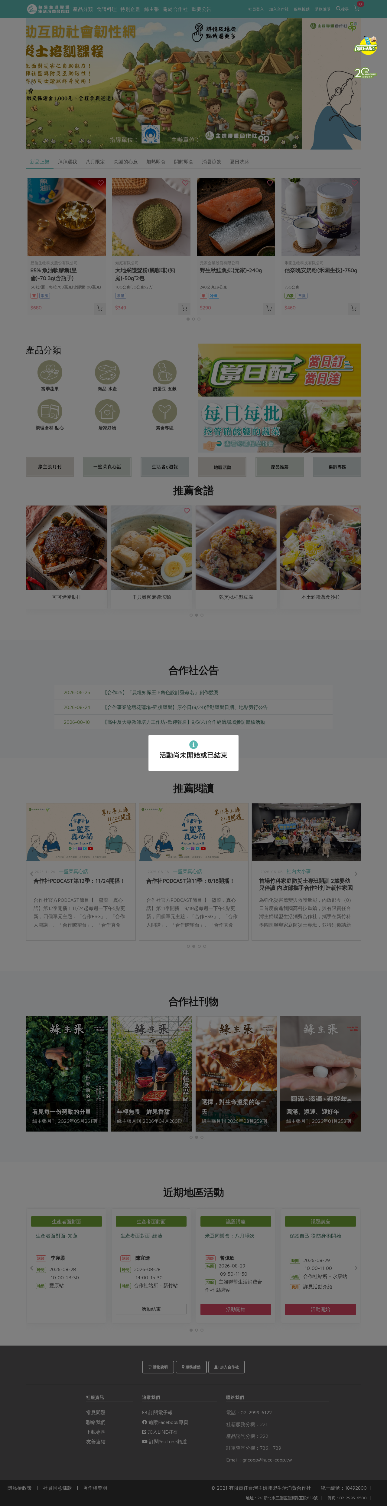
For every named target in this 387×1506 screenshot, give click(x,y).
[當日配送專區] (366, 45)
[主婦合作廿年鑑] (366, 73)
